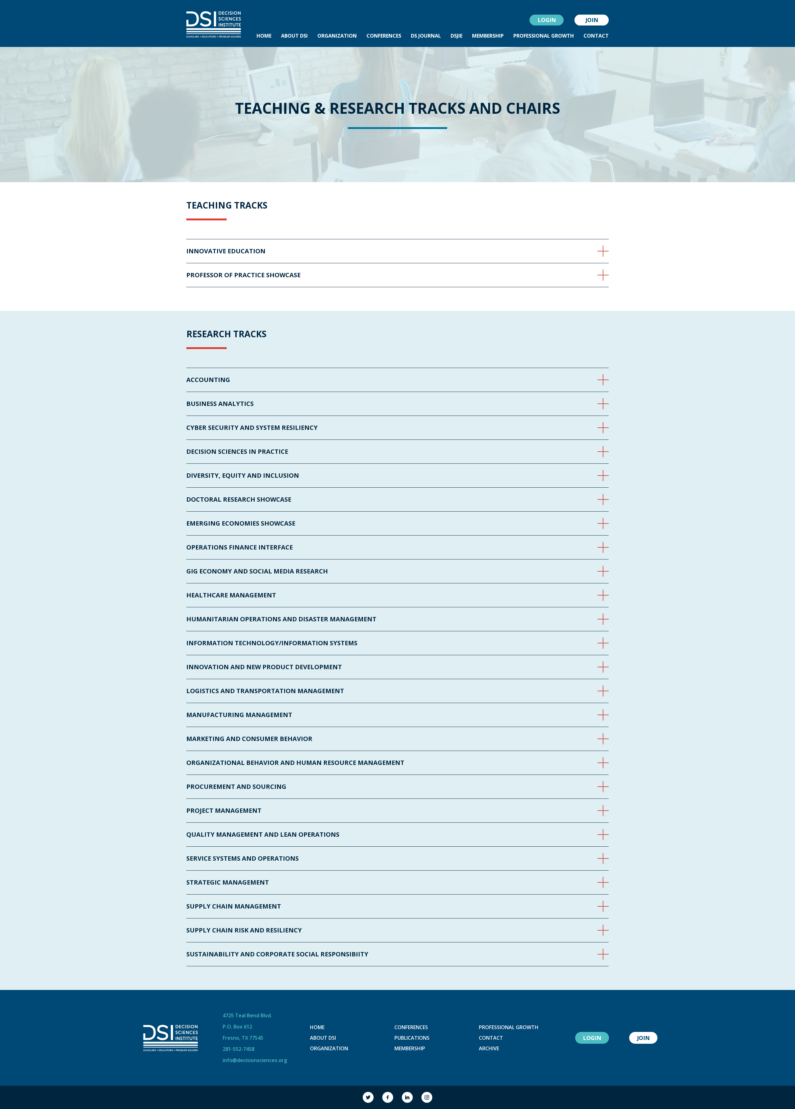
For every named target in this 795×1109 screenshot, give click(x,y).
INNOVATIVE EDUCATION (226, 251)
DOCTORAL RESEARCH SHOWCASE (238, 499)
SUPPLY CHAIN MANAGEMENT (233, 906)
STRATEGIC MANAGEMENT (227, 882)
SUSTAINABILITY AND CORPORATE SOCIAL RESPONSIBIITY (277, 954)
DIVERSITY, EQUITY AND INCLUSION (242, 475)
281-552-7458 (238, 1049)
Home (317, 1027)
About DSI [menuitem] (294, 36)
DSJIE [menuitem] (456, 36)
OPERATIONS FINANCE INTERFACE (239, 547)
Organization (329, 1048)
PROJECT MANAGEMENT (223, 811)
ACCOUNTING (208, 380)
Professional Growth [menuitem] (543, 36)
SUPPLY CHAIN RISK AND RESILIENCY (244, 930)
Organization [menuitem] (337, 36)
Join (591, 20)
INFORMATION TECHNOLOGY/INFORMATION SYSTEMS (271, 643)
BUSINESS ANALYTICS (220, 404)
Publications (411, 1037)
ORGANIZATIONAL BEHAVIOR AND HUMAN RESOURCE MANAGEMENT (295, 763)
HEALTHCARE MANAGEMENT (231, 595)
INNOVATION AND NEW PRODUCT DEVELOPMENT (264, 667)
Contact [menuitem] (596, 36)
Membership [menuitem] (488, 36)
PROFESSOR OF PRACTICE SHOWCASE (243, 275)
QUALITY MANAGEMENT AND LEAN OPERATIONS (262, 834)
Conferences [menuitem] (383, 36)
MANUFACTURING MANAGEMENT (239, 715)
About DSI (323, 1037)
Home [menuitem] (264, 36)
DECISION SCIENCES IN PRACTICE (237, 452)
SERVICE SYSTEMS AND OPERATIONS (242, 858)
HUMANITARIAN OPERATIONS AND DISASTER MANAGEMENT (281, 619)
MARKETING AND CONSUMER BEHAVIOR (249, 739)
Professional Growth (508, 1027)
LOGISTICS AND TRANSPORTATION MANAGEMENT (265, 691)
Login (547, 20)
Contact (491, 1037)
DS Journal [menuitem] (426, 36)
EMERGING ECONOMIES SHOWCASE (240, 523)
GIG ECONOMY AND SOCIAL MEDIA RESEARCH (257, 571)
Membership (409, 1048)
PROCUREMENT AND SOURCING (236, 787)
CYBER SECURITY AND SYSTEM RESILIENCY (252, 428)
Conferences (411, 1027)
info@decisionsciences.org (255, 1060)
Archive (489, 1048)
